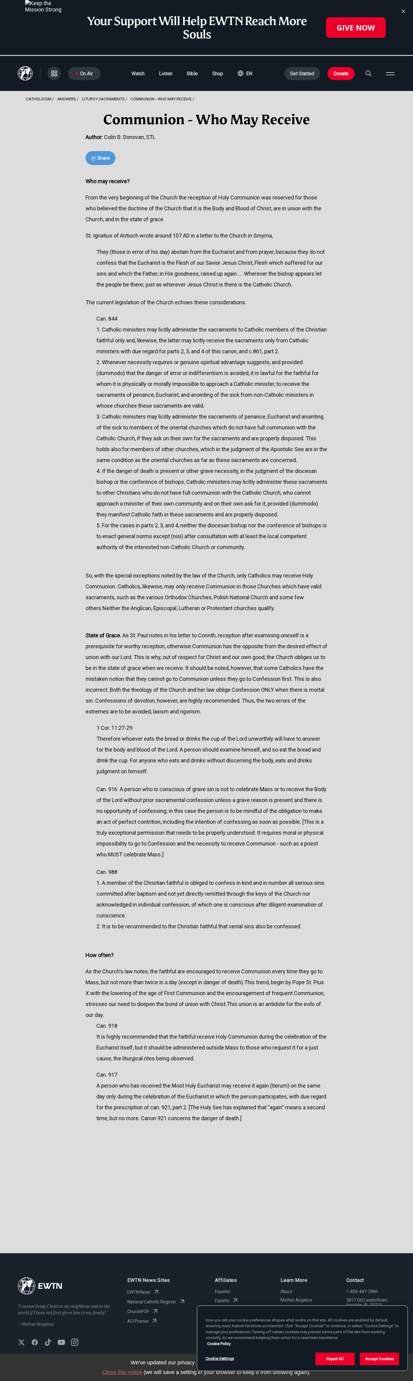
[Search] (368, 73)
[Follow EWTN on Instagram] (74, 1343)
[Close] (403, 11)
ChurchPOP (138, 1311)
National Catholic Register (151, 1301)
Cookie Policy (219, 1343)
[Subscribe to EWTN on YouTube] (61, 1343)
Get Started (302, 73)
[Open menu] (390, 73)
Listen (165, 73)
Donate (341, 73)
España (222, 1300)
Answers (66, 98)
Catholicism (38, 98)
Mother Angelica (296, 1300)
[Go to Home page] (40, 1286)
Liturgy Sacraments (103, 98)
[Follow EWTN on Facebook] (34, 1343)
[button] (245, 73)
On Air (86, 73)
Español (222, 1291)
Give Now (356, 27)
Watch (138, 73)
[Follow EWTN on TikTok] (48, 1343)
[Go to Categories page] (54, 73)
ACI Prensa (137, 1321)
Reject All (335, 1359)
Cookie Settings (220, 1358)
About (286, 1291)
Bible (192, 73)
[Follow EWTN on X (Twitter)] (21, 1343)
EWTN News (138, 1292)
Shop (217, 73)
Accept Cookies (379, 1359)
